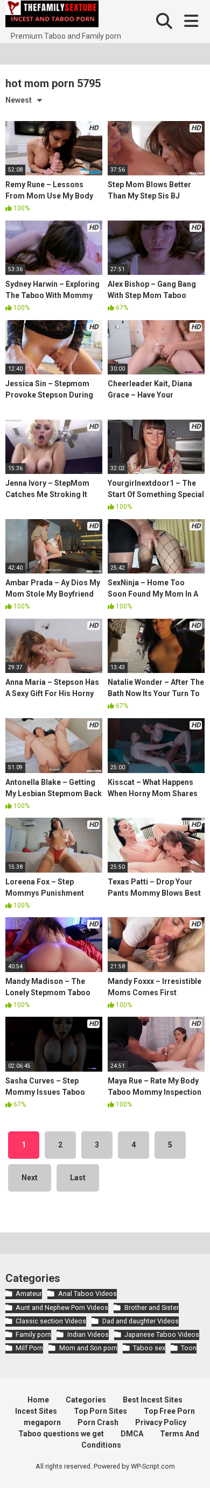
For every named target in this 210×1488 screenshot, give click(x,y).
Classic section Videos (51, 1321)
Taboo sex (149, 1348)
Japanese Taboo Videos (161, 1334)
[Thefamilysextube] (52, 15)
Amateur (29, 1293)
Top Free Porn (169, 1411)
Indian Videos (87, 1334)
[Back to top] (190, 1466)
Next (30, 1177)
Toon (189, 1348)
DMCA (132, 1433)
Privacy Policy (160, 1422)
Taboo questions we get (61, 1433)
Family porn (33, 1334)
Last (78, 1177)
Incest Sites (36, 1411)
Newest (18, 100)
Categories (86, 1399)
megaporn (42, 1422)
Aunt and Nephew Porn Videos (62, 1307)
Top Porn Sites (100, 1411)
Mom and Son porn (88, 1348)
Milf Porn (29, 1348)
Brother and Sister (151, 1307)
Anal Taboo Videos (87, 1293)
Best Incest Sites (153, 1399)
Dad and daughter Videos (140, 1321)
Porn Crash (98, 1422)
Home (38, 1399)
